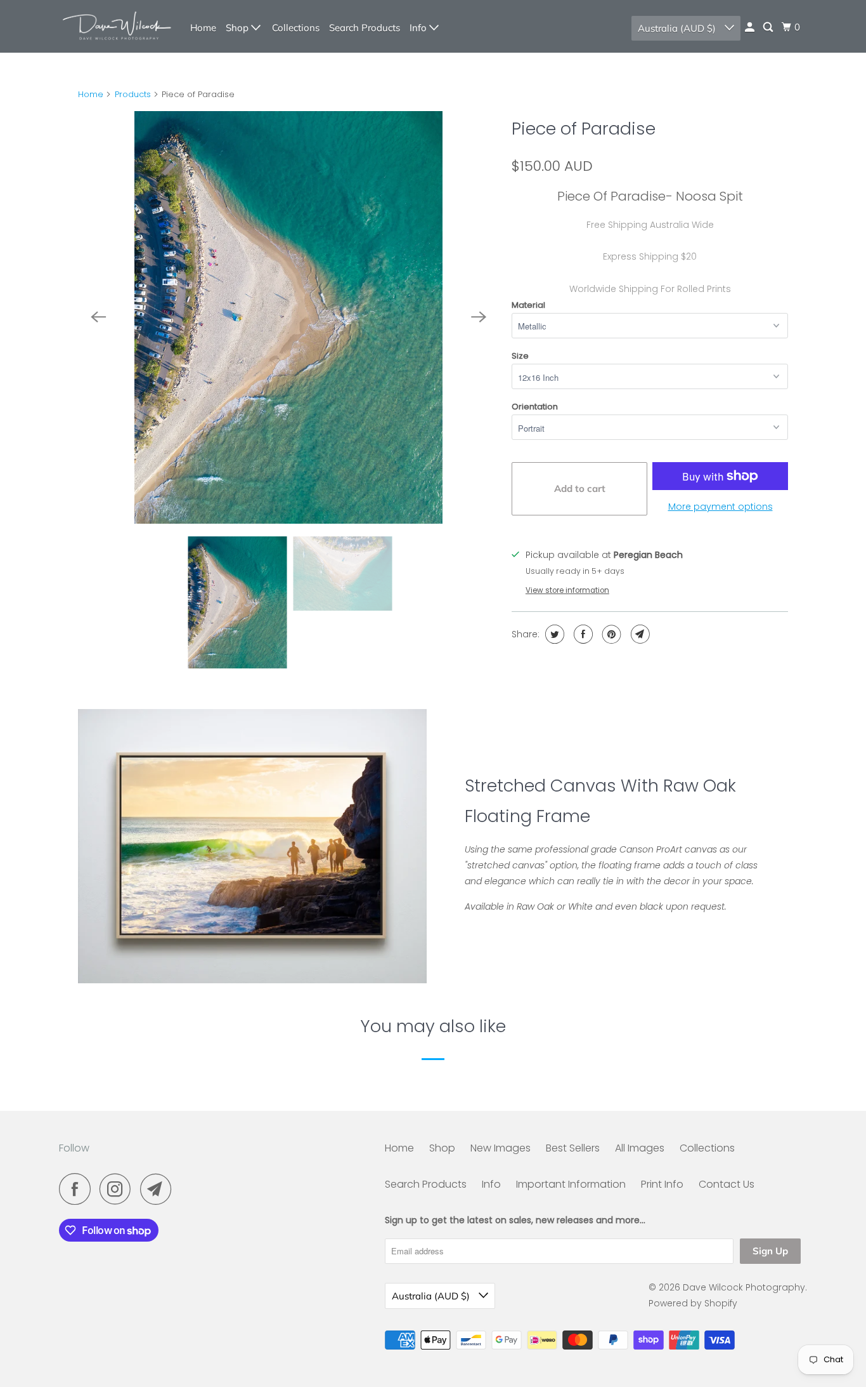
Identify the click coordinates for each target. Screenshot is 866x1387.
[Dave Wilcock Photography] (116, 26)
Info (419, 28)
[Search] (769, 27)
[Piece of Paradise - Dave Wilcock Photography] (288, 317)
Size (520, 356)
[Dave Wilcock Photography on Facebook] (78, 1189)
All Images (639, 1148)
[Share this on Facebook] (582, 634)
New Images (500, 1148)
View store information (567, 590)
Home (203, 28)
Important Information (571, 1184)
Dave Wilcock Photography (744, 1287)
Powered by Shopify (693, 1303)
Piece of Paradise (584, 128)
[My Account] (750, 27)
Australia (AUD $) (678, 28)
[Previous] (98, 317)
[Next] (479, 317)
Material (528, 305)
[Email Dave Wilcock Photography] (159, 1189)
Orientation (535, 407)
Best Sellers (573, 1148)
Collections (296, 28)
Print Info (662, 1184)
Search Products (364, 28)
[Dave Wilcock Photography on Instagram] (119, 1189)
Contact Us (726, 1184)
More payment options (720, 506)
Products (133, 94)
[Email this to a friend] (639, 634)
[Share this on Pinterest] (610, 634)
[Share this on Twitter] (553, 634)
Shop (238, 28)
